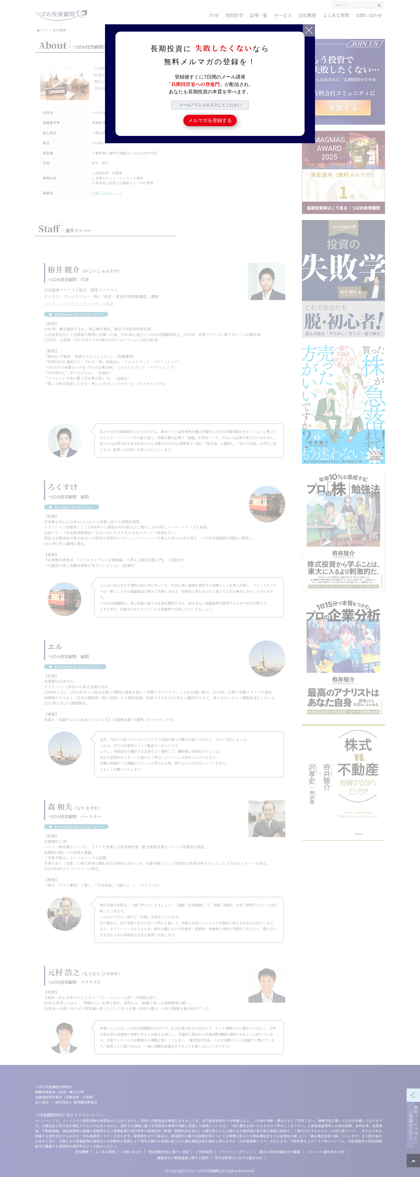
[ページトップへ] (413, 1160)
